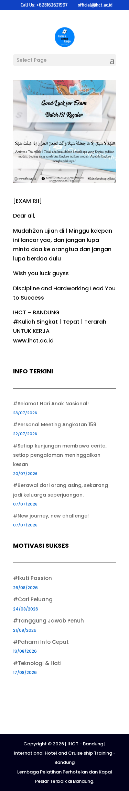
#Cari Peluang (33, 599)
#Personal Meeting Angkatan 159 (54, 424)
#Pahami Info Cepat (41, 641)
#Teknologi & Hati (37, 663)
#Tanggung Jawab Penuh (48, 620)
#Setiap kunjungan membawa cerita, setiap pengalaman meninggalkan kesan (60, 455)
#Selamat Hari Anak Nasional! (51, 403)
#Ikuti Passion (32, 578)
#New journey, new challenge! (51, 515)
